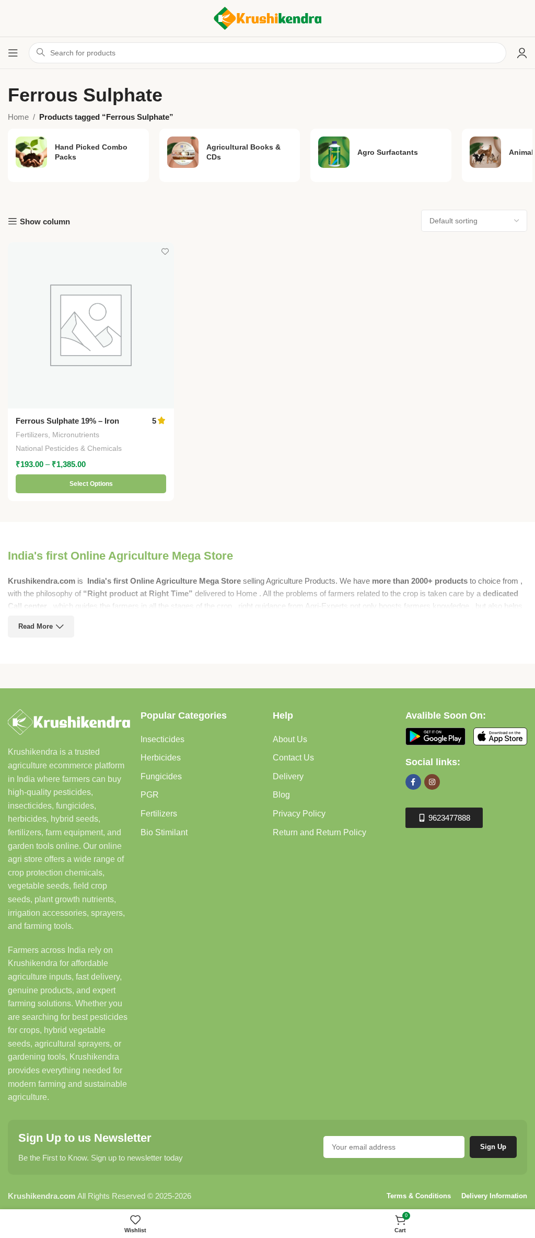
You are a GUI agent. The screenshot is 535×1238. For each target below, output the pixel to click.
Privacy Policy (299, 813)
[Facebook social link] (413, 782)
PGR (150, 794)
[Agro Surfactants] (381, 152)
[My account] (521, 52)
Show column (45, 221)
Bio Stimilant (164, 832)
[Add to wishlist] (165, 251)
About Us (290, 739)
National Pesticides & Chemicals (69, 448)
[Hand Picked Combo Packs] (78, 152)
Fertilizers (32, 434)
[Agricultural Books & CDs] (230, 152)
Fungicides (161, 776)
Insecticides (162, 739)
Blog (281, 794)
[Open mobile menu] (13, 52)
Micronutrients (75, 434)
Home (18, 116)
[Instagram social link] (432, 782)
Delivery (288, 776)
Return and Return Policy (319, 832)
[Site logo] (267, 17)
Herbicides (161, 757)
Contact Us (293, 757)
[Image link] (69, 721)
